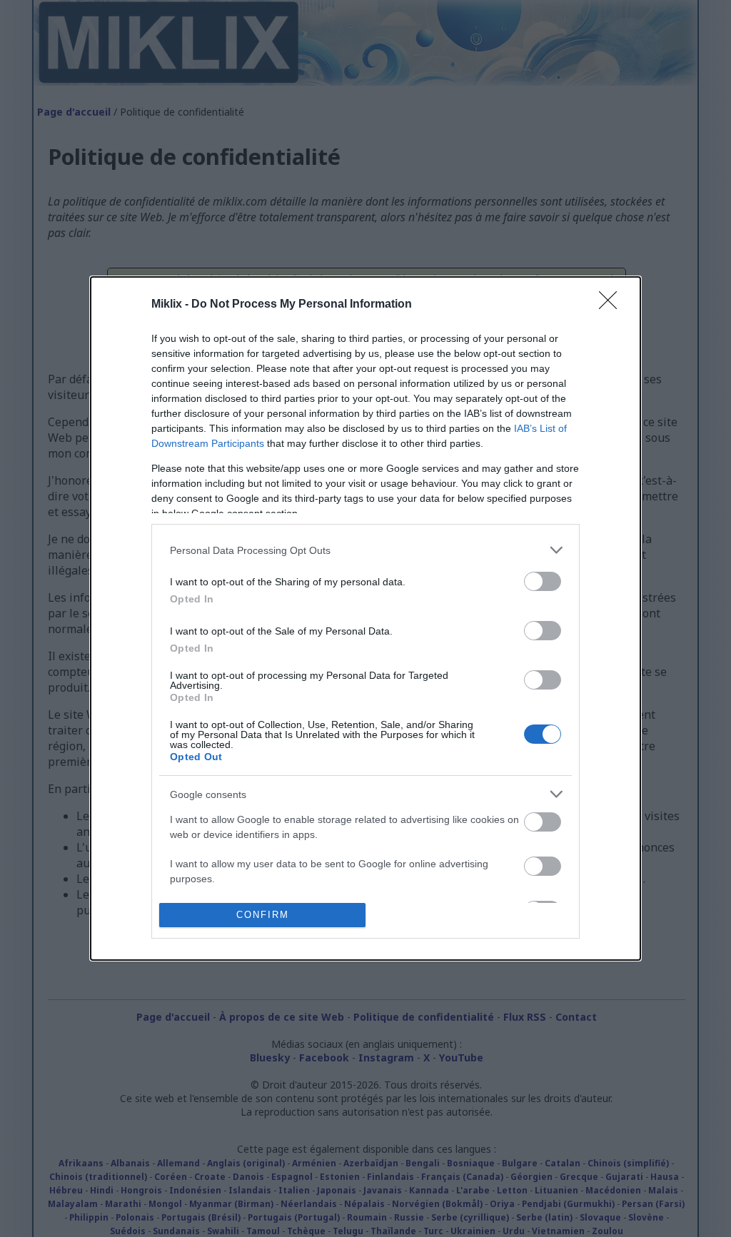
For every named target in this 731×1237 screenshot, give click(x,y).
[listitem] (365, 549)
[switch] (542, 581)
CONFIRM (262, 914)
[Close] (612, 304)
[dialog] (365, 618)
